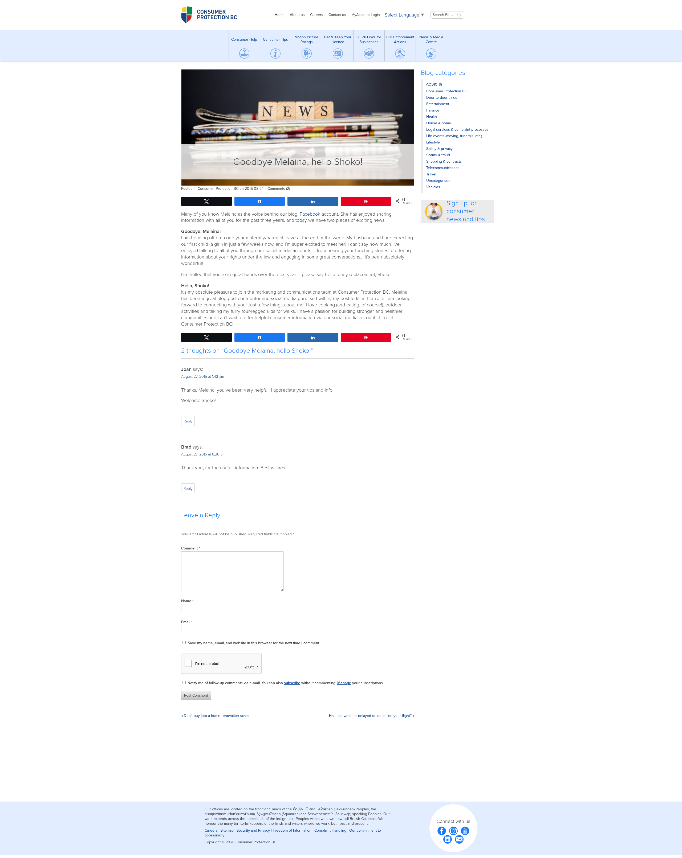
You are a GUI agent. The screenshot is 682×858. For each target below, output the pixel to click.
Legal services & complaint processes (457, 129)
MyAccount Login (365, 15)
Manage (344, 683)
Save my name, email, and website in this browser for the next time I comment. (254, 643)
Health (431, 116)
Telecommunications (443, 168)
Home (280, 15)
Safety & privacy (439, 148)
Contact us (337, 15)
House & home (438, 123)
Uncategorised (438, 180)
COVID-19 (434, 85)
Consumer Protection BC (218, 188)
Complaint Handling (330, 830)
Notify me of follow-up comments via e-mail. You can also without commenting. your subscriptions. (285, 683)
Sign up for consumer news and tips (465, 211)
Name (187, 601)
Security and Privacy (253, 830)
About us (297, 15)
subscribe (292, 683)
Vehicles (433, 187)
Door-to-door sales (441, 97)
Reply (188, 421)
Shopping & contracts (444, 161)
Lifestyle (433, 142)
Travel (431, 174)
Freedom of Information (292, 830)
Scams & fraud (438, 155)
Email (187, 622)
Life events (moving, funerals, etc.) (454, 136)
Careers (316, 15)
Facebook (310, 214)
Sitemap (227, 830)
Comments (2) (278, 188)
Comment (190, 548)
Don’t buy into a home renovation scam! (216, 715)
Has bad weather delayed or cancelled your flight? (370, 715)
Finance (432, 110)
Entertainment (437, 104)
